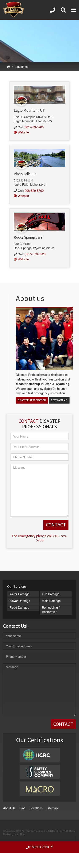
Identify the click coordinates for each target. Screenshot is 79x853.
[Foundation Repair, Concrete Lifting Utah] (52, 10)
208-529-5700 (34, 190)
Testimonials (59, 400)
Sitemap (52, 808)
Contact (29, 421)
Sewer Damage (19, 601)
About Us (9, 808)
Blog (22, 808)
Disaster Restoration (32, 400)
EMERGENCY (41, 847)
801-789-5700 (34, 127)
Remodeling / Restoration (51, 609)
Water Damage (19, 594)
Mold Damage (51, 601)
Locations (21, 67)
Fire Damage (50, 594)
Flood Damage (19, 607)
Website (23, 132)
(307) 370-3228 (35, 254)
